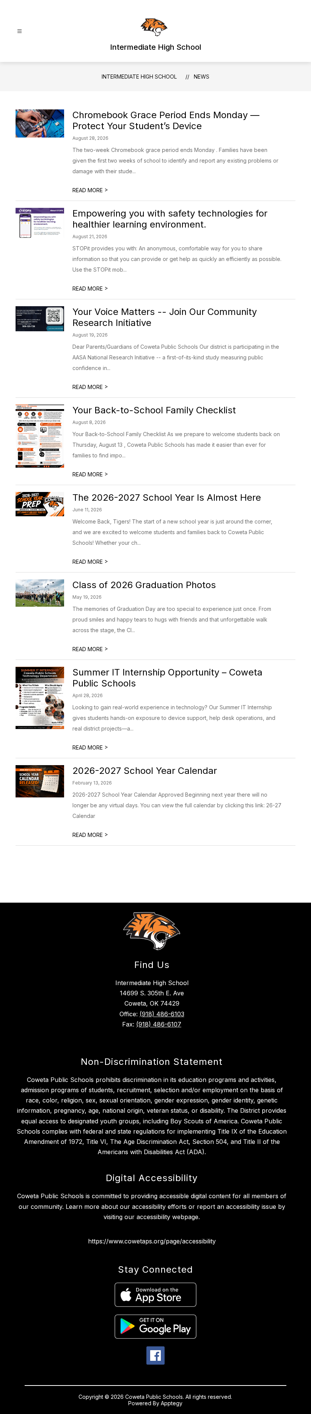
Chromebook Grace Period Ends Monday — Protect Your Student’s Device (165, 120)
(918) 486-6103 (162, 1014)
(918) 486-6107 (158, 1024)
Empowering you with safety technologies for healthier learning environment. (169, 219)
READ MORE (90, 190)
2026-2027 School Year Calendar (144, 770)
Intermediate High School (139, 76)
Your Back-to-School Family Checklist (154, 410)
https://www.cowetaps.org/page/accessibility (152, 1241)
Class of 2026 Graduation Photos (144, 584)
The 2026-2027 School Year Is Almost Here (166, 497)
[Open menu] (19, 31)
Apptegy (171, 1403)
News (201, 76)
